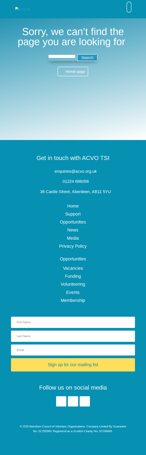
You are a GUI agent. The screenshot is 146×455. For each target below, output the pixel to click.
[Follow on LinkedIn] (73, 401)
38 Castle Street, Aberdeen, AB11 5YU (75, 191)
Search (87, 58)
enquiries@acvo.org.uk (76, 171)
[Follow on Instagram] (85, 401)
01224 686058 (76, 181)
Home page (75, 71)
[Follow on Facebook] (61, 401)
